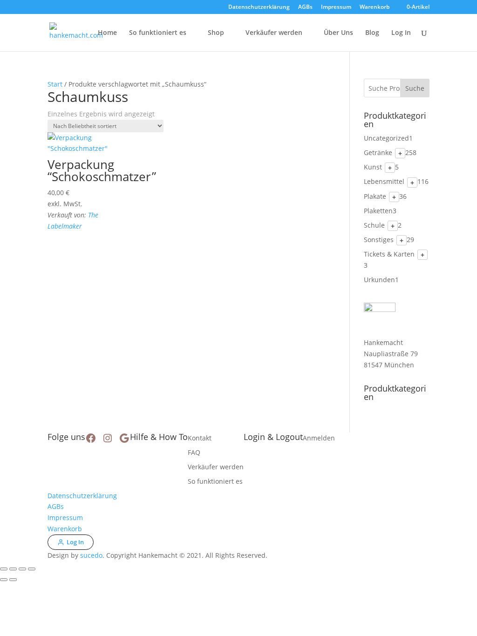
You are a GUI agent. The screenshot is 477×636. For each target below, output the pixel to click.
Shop (216, 33)
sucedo (91, 555)
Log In (401, 33)
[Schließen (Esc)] (31, 569)
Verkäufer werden (273, 33)
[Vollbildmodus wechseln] (13, 569)
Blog (372, 33)
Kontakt (199, 437)
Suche (414, 88)
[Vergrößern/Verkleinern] (3, 569)
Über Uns (338, 33)
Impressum (336, 7)
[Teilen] (22, 569)
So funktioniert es (157, 33)
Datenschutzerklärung (259, 7)
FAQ (194, 452)
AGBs (305, 7)
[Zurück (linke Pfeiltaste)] (3, 579)
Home (107, 33)
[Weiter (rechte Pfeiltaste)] (13, 579)
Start (55, 84)
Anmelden (319, 437)
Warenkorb (374, 7)
